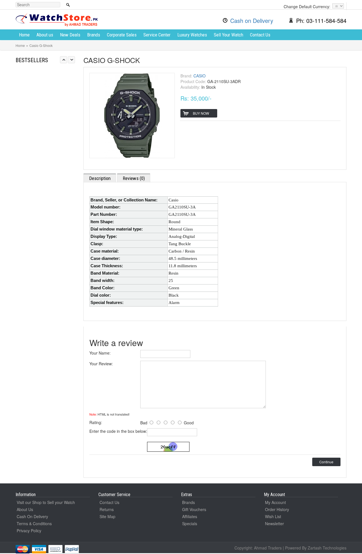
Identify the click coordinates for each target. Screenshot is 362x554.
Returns (107, 509)
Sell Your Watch (228, 35)
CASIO (199, 76)
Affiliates (189, 516)
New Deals (70, 35)
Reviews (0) (134, 178)
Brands (93, 35)
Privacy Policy (29, 530)
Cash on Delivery (251, 20)
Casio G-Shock (41, 45)
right (71, 59)
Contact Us (260, 35)
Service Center (157, 35)
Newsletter (274, 523)
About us (44, 35)
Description (100, 178)
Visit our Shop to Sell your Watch (46, 502)
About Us (25, 509)
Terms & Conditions (34, 523)
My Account (275, 502)
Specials (189, 523)
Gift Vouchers (194, 509)
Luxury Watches (192, 35)
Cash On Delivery (32, 516)
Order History (277, 509)
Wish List (273, 516)
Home (24, 35)
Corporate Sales (122, 35)
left (63, 59)
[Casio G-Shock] (132, 115)
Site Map (107, 516)
